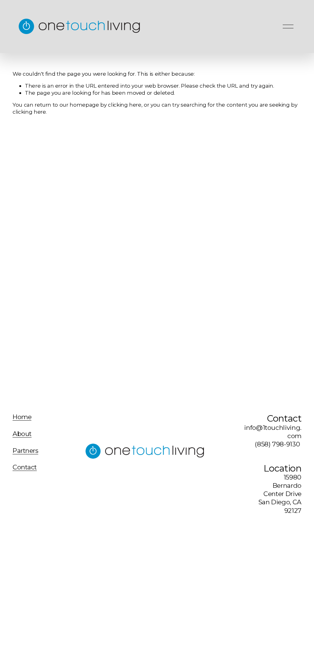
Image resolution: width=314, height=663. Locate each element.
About (22, 434)
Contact (25, 467)
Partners (25, 450)
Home (22, 417)
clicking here (124, 104)
